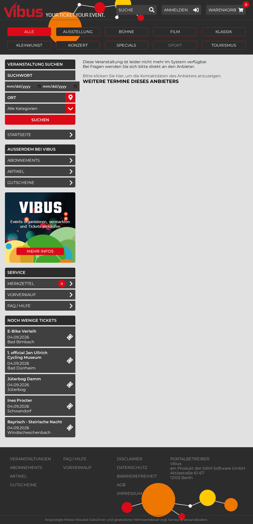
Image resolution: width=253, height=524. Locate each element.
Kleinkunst (29, 45)
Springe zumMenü (34, 4)
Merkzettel (20, 283)
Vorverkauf (21, 294)
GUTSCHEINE (20, 182)
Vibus (175, 463)
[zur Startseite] (52, 10)
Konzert (78, 45)
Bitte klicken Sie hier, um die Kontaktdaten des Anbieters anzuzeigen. (152, 76)
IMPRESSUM (129, 493)
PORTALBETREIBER (190, 459)
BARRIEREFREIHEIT (137, 476)
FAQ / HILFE (74, 459)
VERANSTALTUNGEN (30, 459)
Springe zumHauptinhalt (4, 4)
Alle (29, 31)
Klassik (223, 31)
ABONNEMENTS (26, 467)
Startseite (19, 134)
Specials (126, 45)
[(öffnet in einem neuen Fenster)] (40, 261)
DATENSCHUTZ (132, 467)
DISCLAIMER (129, 459)
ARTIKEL (15, 171)
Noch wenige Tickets (32, 320)
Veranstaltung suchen (41, 64)
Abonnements (23, 160)
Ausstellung (78, 31)
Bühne (126, 31)
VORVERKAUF (77, 467)
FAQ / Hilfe (19, 305)
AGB (121, 485)
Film (175, 31)
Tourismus (223, 45)
